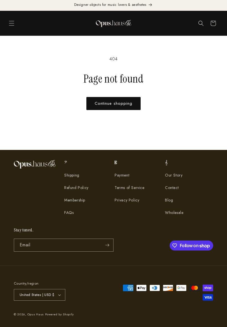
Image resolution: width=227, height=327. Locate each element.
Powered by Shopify (59, 314)
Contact (172, 187)
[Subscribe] (107, 245)
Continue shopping (113, 103)
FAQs (69, 212)
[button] (12, 23)
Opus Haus (35, 314)
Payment (122, 175)
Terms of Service (130, 187)
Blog (169, 200)
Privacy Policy (127, 200)
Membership (74, 200)
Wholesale (174, 212)
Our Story (173, 175)
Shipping (71, 175)
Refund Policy (76, 187)
